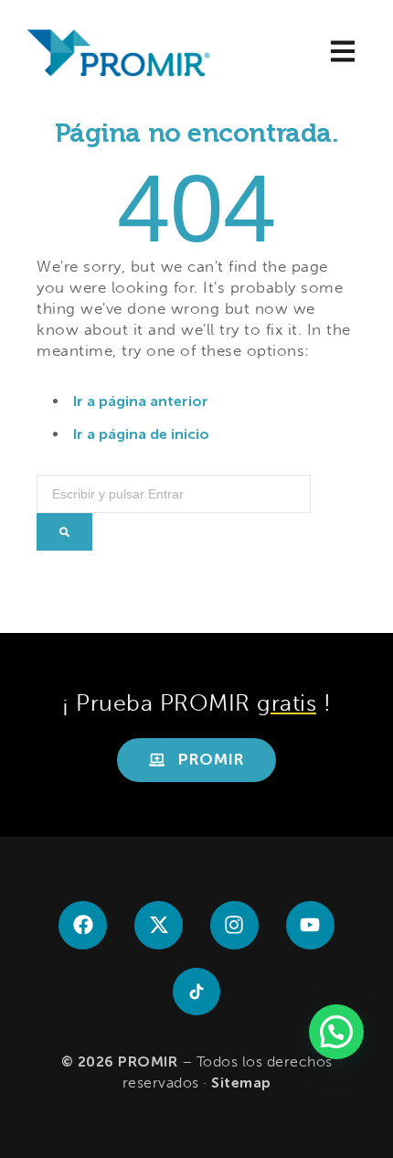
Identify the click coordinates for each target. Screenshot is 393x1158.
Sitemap (241, 1082)
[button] (342, 53)
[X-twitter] (158, 925)
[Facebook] (82, 925)
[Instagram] (234, 925)
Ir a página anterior (140, 401)
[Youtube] (310, 925)
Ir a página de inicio (141, 434)
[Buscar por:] (174, 486)
